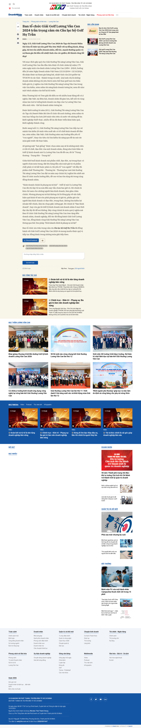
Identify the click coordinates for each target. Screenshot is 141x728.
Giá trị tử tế (12, 662)
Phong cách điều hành (41, 641)
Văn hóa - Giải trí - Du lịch (119, 654)
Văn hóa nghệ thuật (115, 657)
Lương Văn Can (54, 21)
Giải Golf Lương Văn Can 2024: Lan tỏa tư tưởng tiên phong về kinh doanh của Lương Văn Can (108, 42)
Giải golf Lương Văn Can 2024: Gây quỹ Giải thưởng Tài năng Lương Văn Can (107, 51)
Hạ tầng (111, 641)
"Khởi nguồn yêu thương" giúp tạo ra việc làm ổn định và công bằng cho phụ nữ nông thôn (111, 392)
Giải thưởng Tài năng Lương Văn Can (36, 245)
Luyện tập (62, 662)
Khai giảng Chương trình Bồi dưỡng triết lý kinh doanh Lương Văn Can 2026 (28, 355)
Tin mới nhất (16, 8)
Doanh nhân (39, 15)
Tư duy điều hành (64, 636)
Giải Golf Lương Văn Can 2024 (58, 245)
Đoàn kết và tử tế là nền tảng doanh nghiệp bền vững (66, 280)
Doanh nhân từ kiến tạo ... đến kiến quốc (19, 685)
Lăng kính (87, 643)
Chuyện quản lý (64, 643)
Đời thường (106, 564)
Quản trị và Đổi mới (52, 15)
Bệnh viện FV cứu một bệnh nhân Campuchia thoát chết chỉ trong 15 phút (116, 591)
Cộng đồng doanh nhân (16, 641)
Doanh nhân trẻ (39, 646)
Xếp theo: (64, 268)
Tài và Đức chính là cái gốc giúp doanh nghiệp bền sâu (117, 434)
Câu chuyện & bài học (40, 648)
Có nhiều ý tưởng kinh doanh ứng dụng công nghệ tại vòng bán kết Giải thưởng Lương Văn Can (28, 393)
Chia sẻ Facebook (31, 240)
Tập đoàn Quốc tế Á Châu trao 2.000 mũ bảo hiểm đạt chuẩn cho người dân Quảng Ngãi (109, 602)
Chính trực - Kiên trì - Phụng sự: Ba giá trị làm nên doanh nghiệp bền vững (66, 303)
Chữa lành (62, 660)
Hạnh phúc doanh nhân (41, 638)
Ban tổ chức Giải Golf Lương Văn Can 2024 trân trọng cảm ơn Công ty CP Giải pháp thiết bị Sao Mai (108, 31)
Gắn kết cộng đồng (40, 660)
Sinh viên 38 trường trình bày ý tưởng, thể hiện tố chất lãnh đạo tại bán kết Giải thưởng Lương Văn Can (112, 356)
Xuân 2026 (13, 678)
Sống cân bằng (64, 654)
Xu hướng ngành (14, 643)
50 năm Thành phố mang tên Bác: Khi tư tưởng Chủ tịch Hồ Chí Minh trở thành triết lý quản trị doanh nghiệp (115, 476)
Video (22, 404)
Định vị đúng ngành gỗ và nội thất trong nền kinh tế (109, 486)
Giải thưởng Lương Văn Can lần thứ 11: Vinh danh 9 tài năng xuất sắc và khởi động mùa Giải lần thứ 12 (70, 393)
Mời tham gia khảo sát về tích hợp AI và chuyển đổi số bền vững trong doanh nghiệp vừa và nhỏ (109, 543)
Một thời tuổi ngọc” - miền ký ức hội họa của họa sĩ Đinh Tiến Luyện (109, 613)
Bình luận (12, 638)
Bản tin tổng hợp (14, 646)
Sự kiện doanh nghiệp (42, 654)
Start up (86, 638)
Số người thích (79, 268)
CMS (115, 726)
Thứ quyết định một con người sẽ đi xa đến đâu (109, 552)
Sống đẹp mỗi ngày (65, 657)
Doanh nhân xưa (39, 643)
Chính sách (112, 636)
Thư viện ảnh (38, 404)
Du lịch (111, 660)
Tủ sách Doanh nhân (15, 660)
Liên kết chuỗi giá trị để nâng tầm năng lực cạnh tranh (109, 498)
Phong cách (12, 657)
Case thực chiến (64, 641)
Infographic (48, 404)
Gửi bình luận (30, 262)
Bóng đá (61, 665)
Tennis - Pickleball (64, 670)
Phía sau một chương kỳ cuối (113, 535)
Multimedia (13, 405)
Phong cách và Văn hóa (105, 15)
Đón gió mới (12, 682)
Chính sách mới (13, 636)
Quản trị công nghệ (65, 638)
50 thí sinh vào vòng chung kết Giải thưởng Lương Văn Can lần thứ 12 (69, 355)
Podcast (29, 404)
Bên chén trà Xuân (15, 689)
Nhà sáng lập (38, 636)
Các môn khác (63, 672)
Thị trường (87, 641)
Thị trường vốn (114, 638)
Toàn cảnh (28, 15)
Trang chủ (26, 21)
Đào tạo (61, 646)
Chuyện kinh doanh (69, 15)
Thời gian (71, 268)
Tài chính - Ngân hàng (86, 15)
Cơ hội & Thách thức (90, 636)
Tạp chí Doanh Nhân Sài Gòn (34, 248)
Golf (60, 668)
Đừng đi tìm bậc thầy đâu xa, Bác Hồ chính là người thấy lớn (85, 434)
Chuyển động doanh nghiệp (42, 657)
